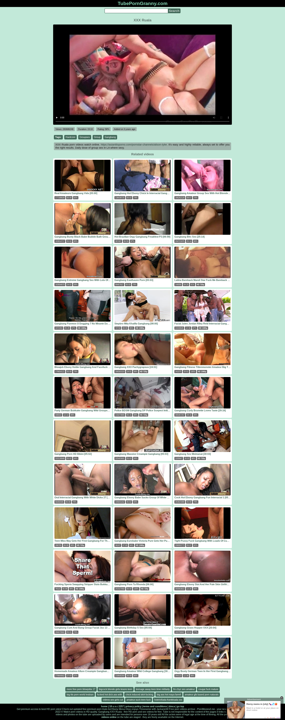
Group (97, 137)
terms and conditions (155, 706)
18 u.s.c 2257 (116, 706)
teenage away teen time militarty (153, 689)
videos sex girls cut (113, 699)
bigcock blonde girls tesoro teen (115, 689)
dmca (172, 706)
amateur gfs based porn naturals (201, 694)
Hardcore (70, 137)
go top (180, 706)
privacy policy (133, 706)
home (104, 706)
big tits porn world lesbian (80, 694)
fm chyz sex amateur (184, 689)
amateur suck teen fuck (138, 699)
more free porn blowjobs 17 (81, 689)
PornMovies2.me (206, 709)
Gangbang (110, 137)
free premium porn (92, 709)
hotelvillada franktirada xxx (168, 699)
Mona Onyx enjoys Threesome (135, 709)
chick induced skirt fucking (139, 694)
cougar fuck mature (208, 689)
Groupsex (85, 137)
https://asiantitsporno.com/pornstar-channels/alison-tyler (134, 144)
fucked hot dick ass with (109, 694)
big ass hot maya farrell (169, 694)
